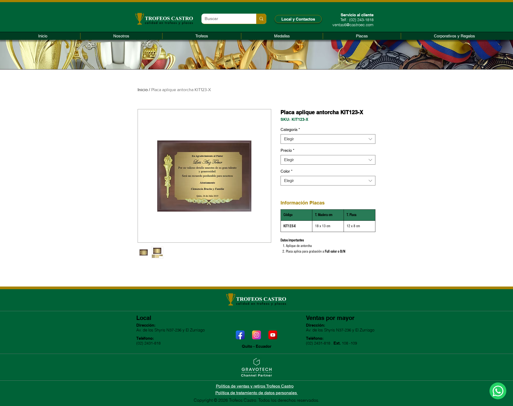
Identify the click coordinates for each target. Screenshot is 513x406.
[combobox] (328, 139)
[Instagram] (256, 335)
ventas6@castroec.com (353, 24)
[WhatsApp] (497, 390)
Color (287, 171)
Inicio (143, 89)
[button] (201, 36)
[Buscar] (261, 19)
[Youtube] (273, 335)
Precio (287, 150)
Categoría (290, 129)
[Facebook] (240, 335)
